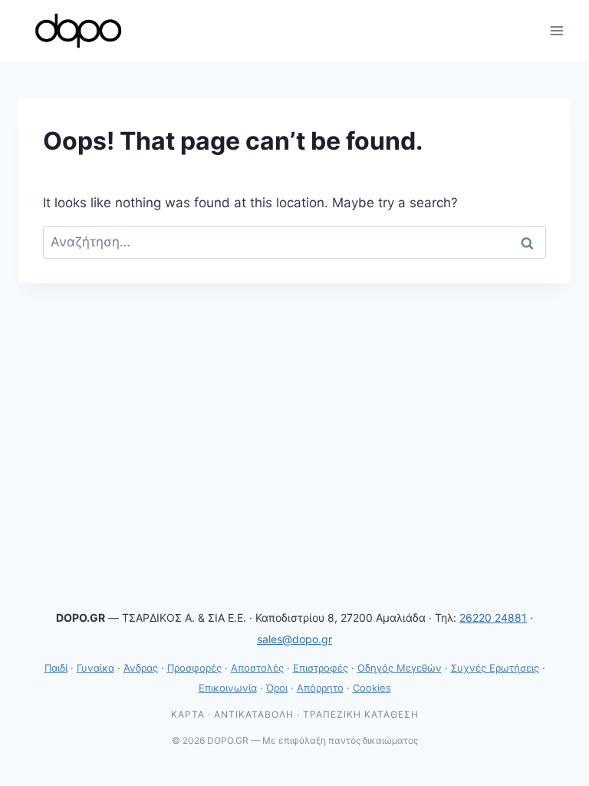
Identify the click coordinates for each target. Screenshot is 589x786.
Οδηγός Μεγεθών (399, 668)
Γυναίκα (95, 668)
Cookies (372, 688)
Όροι (277, 688)
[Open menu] (556, 30)
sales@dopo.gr (294, 639)
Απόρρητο (320, 688)
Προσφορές (194, 668)
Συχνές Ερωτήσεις (495, 668)
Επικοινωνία (228, 688)
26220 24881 (493, 617)
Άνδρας (140, 668)
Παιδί (55, 668)
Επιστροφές (320, 668)
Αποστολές (257, 668)
